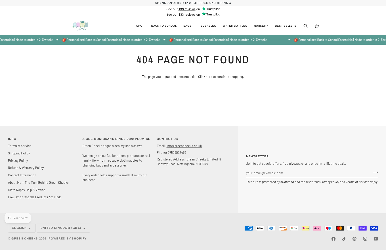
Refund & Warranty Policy (26, 168)
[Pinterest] (354, 239)
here (209, 77)
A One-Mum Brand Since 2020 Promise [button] (116, 139)
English (19, 227)
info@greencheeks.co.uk (184, 146)
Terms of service (19, 146)
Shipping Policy (19, 153)
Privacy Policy (329, 182)
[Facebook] (333, 239)
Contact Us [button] (167, 139)
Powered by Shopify (67, 238)
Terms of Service (357, 182)
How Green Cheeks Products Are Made (35, 197)
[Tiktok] (344, 239)
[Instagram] (365, 239)
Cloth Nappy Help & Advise (26, 190)
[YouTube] (376, 239)
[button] (140, 26)
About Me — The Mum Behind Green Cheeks (38, 182)
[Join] (374, 172)
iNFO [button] (12, 139)
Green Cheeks (25, 238)
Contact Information (22, 175)
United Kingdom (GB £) (61, 227)
